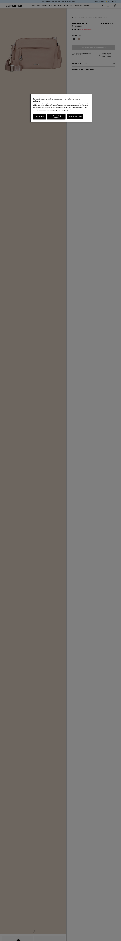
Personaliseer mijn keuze (75, 116)
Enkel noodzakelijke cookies (56, 116)
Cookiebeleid (64, 110)
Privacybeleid (53, 110)
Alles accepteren (39, 116)
